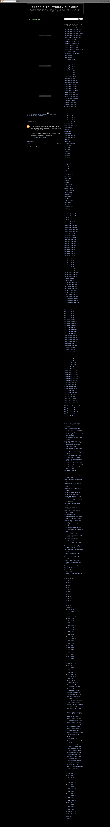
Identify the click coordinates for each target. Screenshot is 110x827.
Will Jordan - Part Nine (70, 325)
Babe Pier (66, 182)
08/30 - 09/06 (71, 647)
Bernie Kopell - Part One (70, 69)
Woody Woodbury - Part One (71, 408)
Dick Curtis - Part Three (70, 263)
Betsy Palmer (67, 178)
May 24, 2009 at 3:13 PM (38, 137)
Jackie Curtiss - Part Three (71, 272)
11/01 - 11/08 (71, 627)
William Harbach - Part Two (71, 300)
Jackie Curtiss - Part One (70, 268)
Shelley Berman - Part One (71, 229)
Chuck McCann (68, 172)
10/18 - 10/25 (71, 632)
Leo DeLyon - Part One (70, 290)
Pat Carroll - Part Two (69, 235)
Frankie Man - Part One (70, 351)
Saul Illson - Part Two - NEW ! (71, 43)
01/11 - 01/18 (71, 811)
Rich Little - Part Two (69, 349)
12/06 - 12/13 (71, 616)
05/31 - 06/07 (71, 676)
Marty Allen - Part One (70, 217)
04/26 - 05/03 (71, 777)
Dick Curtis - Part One (69, 259)
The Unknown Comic (69, 59)
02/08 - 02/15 (71, 802)
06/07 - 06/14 (71, 674)
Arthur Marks (67, 167)
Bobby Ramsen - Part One (71, 370)
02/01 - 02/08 (71, 804)
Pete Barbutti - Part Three (70, 225)
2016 (67, 592)
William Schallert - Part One (71, 45)
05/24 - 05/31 (71, 679)
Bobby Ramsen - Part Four (71, 376)
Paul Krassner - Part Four (70, 84)
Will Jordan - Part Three (70, 314)
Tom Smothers (68, 194)
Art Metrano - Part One (70, 106)
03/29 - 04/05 (71, 786)
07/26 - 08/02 (71, 658)
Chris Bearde (67, 131)
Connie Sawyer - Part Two (70, 388)
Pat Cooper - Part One (70, 255)
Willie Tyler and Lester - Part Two (72, 406)
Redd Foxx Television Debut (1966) (73, 516)
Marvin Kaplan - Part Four (70, 341)
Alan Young (67, 212)
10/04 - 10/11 (71, 636)
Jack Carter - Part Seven (70, 251)
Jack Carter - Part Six (69, 249)
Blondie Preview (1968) (73, 734)
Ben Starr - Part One (69, 394)
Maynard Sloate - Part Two (71, 159)
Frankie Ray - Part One (70, 110)
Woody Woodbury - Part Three (71, 412)
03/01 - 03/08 (71, 795)
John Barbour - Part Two (70, 118)
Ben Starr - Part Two (69, 396)
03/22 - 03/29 (71, 789)
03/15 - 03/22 (71, 791)
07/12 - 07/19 (71, 663)
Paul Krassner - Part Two (70, 80)
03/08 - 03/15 (71, 793)
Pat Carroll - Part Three (70, 237)
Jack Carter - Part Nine (70, 114)
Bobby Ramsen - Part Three (71, 374)
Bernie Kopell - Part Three (70, 65)
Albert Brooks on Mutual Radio (72, 423)
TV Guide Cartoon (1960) (73, 726)
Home (44, 143)
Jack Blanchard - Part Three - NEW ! (73, 33)
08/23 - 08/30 (71, 649)
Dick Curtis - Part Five (70, 266)
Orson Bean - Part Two (70, 123)
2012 (67, 600)
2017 (67, 589)
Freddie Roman (68, 184)
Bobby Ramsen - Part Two (71, 372)
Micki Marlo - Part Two (70, 357)
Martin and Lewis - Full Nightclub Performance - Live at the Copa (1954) (72, 485)
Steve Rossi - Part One (70, 382)
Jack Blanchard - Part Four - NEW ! (73, 35)
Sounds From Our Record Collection (73, 518)
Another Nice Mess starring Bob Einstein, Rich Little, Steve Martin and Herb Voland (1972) (73, 430)
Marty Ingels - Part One (70, 304)
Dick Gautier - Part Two (70, 72)
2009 (67, 607)
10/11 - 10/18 (71, 634)
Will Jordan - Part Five (70, 317)
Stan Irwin (66, 161)
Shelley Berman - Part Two (71, 231)
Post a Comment (31, 141)
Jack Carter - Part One (70, 239)
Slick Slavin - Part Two (70, 104)
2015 (67, 594)
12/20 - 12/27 (71, 611)
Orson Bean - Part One (70, 121)
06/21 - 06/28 (71, 670)
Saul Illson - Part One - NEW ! (71, 41)
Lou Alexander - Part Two (70, 216)
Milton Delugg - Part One (70, 286)
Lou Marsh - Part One (69, 359)
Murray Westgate (68, 206)
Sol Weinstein (67, 204)
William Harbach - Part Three (71, 302)
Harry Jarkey (67, 163)
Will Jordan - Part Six (69, 319)
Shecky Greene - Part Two (71, 296)
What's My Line (39, 115)
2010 (67, 605)
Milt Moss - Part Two (69, 368)
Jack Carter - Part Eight (70, 253)
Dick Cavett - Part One (70, 135)
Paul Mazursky (68, 170)
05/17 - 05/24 (71, 771)
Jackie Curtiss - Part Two (70, 270)
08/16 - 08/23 (71, 652)
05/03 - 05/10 (71, 775)
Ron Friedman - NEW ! (70, 39)
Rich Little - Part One (69, 347)
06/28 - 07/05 (71, 667)
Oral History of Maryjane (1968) (72, 492)
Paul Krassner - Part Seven (71, 90)
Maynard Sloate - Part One (71, 96)
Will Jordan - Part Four (70, 315)
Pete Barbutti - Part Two (70, 223)
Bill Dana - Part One (69, 278)
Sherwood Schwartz (69, 190)
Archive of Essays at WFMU (71, 27)
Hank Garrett (67, 151)
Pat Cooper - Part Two (69, 257)
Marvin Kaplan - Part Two (70, 337)
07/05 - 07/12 (71, 665)
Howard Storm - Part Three (71, 402)
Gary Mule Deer (68, 57)
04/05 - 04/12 (71, 784)
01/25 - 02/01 (71, 807)
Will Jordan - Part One (69, 310)
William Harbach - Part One (71, 298)
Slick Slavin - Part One (70, 102)
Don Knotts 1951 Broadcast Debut (72, 455)
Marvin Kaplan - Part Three (71, 339)
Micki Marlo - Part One (70, 355)
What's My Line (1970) (72, 764)
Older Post (59, 143)
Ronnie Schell (67, 186)
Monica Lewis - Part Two (70, 345)
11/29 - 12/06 (71, 618)
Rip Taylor (66, 198)
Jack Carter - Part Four (70, 245)
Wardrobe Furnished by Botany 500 (73, 573)
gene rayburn (45, 114)
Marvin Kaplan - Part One (70, 335)
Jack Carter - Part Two (70, 241)
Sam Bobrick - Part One (70, 51)
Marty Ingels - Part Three (70, 308)
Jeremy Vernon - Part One (70, 61)
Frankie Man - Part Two (70, 353)
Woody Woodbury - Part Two (71, 410)
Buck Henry (67, 155)
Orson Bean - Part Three (70, 125)
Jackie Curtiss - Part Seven (71, 94)
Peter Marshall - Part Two (70, 365)
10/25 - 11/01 (71, 629)
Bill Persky (67, 180)
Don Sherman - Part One (70, 390)
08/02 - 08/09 (71, 656)
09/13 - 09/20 (71, 643)
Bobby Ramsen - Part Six (70, 380)
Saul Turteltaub (68, 55)
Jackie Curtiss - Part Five (70, 274)
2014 (67, 596)
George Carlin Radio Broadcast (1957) (73, 462)
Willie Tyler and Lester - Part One (72, 404)
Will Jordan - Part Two (69, 312)
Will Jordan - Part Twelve (70, 331)
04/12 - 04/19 (71, 782)
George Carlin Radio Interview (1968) (73, 464)
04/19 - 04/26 (71, 780)
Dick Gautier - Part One (70, 71)
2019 (67, 585)
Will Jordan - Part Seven (70, 321)
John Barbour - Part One (70, 116)
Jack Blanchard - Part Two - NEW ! (73, 31)
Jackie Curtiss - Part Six (70, 92)
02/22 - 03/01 (71, 798)
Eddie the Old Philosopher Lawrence (73, 415)
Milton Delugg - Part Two (70, 288)
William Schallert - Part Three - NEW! (73, 49)
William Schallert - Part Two (71, 47)
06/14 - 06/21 (71, 672)
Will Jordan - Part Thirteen (70, 333)
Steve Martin (67, 169)
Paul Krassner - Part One (70, 78)
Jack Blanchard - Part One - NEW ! (73, 29)
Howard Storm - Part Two (70, 400)
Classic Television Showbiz (55, 7)
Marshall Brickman (69, 133)
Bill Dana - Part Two (69, 280)
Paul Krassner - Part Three (71, 82)
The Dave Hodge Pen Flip (70, 533)
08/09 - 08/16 (71, 654)
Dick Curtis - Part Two (69, 261)
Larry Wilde (67, 208)
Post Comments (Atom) (39, 146)
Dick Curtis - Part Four (70, 265)
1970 (32, 114)
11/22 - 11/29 (71, 620)
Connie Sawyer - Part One (70, 386)
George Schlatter (68, 188)
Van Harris (67, 153)
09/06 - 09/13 (71, 645)
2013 (67, 598)
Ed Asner (66, 129)
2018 (67, 587)
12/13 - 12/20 (71, 614)
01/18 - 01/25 (71, 809)
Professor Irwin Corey (69, 143)
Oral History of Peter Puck (71, 494)
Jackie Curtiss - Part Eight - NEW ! (73, 37)
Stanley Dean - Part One (70, 282)
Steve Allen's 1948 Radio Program (72, 527)
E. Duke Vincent (68, 200)
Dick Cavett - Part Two (70, 137)
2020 (67, 583)
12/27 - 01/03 (71, 609)
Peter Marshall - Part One (70, 363)
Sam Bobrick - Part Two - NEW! (72, 53)
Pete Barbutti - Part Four (70, 227)
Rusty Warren (67, 202)
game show (37, 114)
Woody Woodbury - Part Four (71, 413)
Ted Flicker (67, 149)
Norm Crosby (67, 145)
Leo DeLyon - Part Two (70, 292)
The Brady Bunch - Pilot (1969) (75, 732)
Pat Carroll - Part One (69, 233)
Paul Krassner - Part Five (70, 86)
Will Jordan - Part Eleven (70, 329)
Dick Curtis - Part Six (69, 100)
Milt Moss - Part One (69, 366)
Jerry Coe (66, 139)
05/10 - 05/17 (71, 773)
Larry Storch (67, 196)
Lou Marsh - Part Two (69, 361)
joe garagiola (54, 114)
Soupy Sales (30, 115)
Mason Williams (68, 210)
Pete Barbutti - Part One (70, 221)
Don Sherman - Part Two (70, 392)
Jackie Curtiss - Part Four (70, 276)
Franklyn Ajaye (68, 127)
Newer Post (29, 143)
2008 (67, 816)
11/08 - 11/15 (71, 625)
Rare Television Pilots (69, 514)
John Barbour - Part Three (70, 120)
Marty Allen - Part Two (69, 219)
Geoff (32, 124)
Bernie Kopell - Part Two (70, 67)
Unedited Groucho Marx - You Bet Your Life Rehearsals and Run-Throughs (72, 562)
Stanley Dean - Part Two (70, 284)
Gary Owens (67, 176)
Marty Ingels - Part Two (70, 306)
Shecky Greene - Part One (71, 294)
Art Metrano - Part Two (70, 108)
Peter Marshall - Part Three (71, 98)
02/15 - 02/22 (71, 800)
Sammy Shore (68, 192)
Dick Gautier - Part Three (70, 74)
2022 (67, 580)
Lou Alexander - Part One (70, 214)
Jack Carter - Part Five (70, 247)
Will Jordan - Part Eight (70, 323)
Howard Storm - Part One (70, 398)
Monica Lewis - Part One (70, 343)
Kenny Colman (68, 141)
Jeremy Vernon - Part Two (70, 63)
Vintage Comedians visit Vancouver (73, 565)
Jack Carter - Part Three (70, 243)
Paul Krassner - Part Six (70, 88)
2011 (67, 603)
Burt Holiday (67, 157)
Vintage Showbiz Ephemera (71, 567)
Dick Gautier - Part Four (70, 76)
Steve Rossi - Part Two (70, 384)
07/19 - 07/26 (71, 661)
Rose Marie (67, 165)
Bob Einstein (67, 147)
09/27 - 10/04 (71, 638)
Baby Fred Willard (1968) (73, 716)
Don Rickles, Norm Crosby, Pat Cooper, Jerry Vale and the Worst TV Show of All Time (73, 459)
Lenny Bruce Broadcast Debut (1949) (73, 474)
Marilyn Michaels (68, 174)
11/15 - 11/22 (71, 623)
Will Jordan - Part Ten (69, 327)
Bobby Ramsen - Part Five (71, 378)
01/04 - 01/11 (71, 813)
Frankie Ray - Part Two (70, 112)
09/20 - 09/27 (71, 641)
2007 (67, 818)
